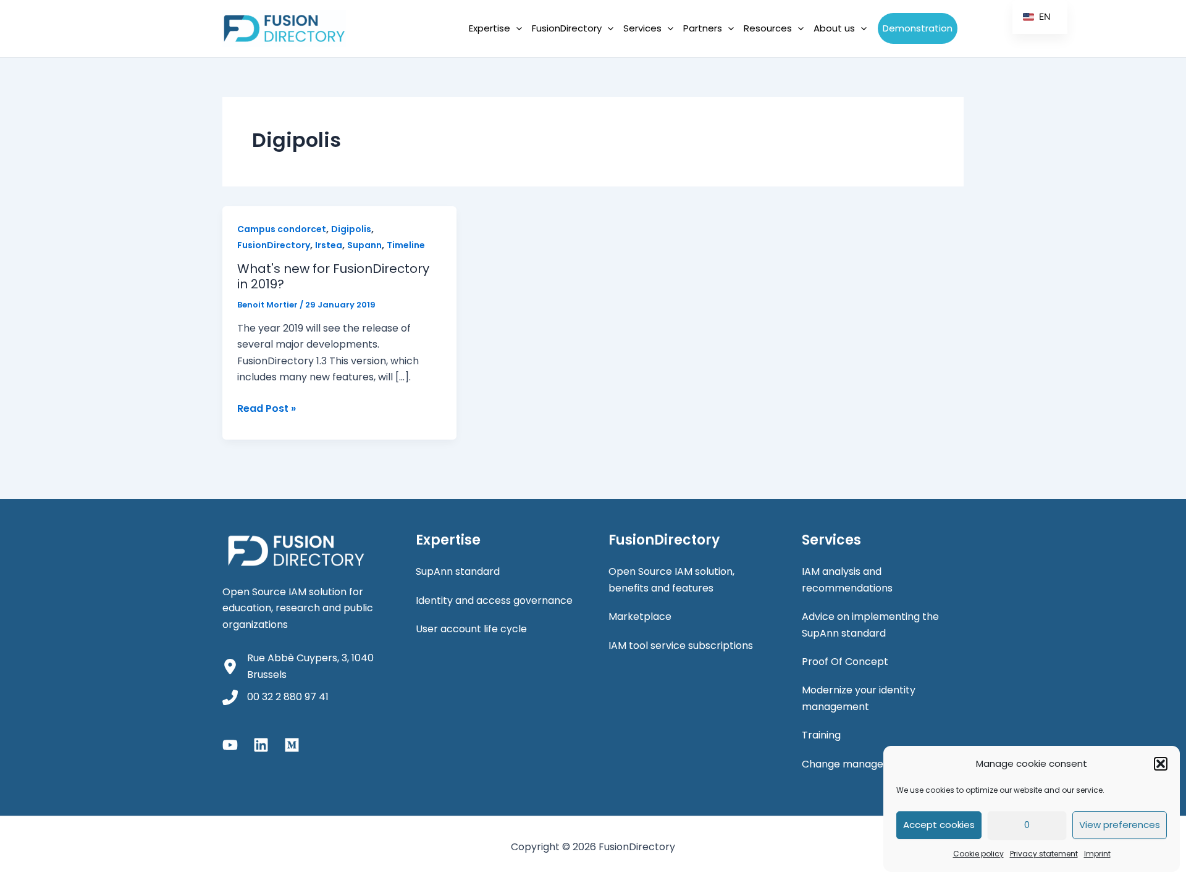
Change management (856, 764)
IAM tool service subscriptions (680, 645)
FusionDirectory (273, 245)
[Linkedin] (261, 745)
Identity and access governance (494, 600)
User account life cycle (471, 629)
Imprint (1097, 853)
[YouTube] (230, 745)
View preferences (1119, 824)
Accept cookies (939, 824)
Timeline (406, 245)
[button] (1160, 764)
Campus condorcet (281, 229)
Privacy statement (1044, 853)
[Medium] (292, 745)
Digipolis (351, 229)
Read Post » (266, 409)
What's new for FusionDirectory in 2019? (333, 276)
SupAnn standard (458, 571)
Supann (364, 245)
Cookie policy (978, 853)
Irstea (328, 245)
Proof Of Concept (845, 661)
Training (821, 735)
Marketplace (639, 616)
